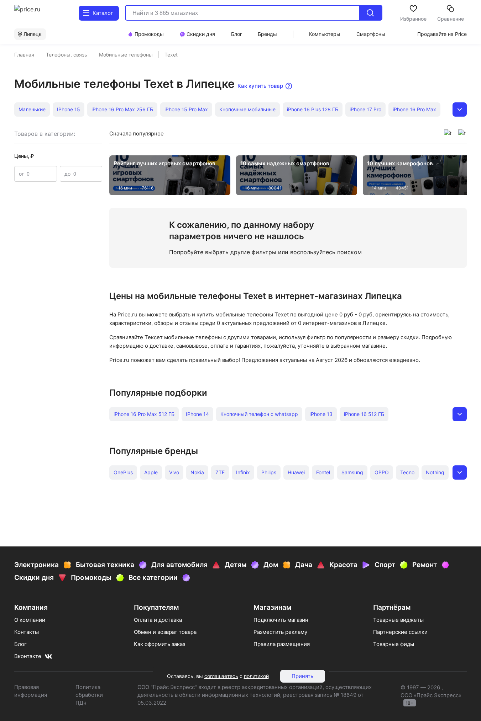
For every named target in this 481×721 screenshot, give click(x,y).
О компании (29, 619)
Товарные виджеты (398, 619)
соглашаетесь (221, 676)
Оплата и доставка (158, 619)
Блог (20, 644)
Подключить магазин (280, 619)
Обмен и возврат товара (165, 632)
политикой (256, 676)
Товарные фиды (393, 644)
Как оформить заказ (159, 644)
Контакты (26, 632)
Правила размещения (281, 644)
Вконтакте (27, 656)
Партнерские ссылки (400, 632)
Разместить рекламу (280, 632)
